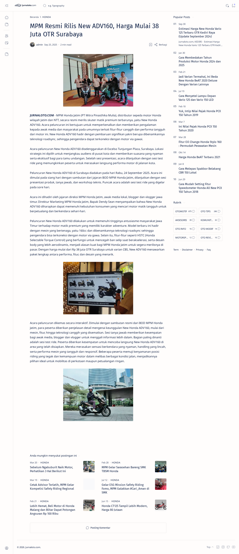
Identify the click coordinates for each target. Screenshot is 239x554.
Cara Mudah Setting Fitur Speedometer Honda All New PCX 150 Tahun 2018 (200, 187)
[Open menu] (6, 6)
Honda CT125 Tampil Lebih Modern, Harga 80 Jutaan (124, 507)
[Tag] (44, 462)
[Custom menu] (6, 54)
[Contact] (6, 42)
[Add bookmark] (150, 44)
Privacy (199, 249)
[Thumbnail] (89, 466)
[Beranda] (6, 17)
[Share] (160, 44)
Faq (209, 249)
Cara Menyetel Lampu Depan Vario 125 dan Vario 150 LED (197, 97)
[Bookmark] (233, 6)
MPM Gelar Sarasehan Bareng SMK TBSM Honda (124, 469)
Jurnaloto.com (32, 547)
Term (176, 249)
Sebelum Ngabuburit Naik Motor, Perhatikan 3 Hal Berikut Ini (51, 469)
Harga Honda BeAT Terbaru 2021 (199, 157)
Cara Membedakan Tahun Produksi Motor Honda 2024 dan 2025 (200, 61)
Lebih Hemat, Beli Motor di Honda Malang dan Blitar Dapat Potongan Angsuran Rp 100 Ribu (52, 509)
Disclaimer (187, 249)
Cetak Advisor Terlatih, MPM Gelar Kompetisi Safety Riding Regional (52, 486)
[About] (6, 35)
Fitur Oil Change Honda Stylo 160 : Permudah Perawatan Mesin (200, 143)
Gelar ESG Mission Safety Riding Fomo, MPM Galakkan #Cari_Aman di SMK (125, 488)
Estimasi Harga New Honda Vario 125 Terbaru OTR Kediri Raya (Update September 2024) (200, 32)
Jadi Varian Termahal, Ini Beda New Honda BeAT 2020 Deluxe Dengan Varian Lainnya (198, 80)
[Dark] (227, 6)
